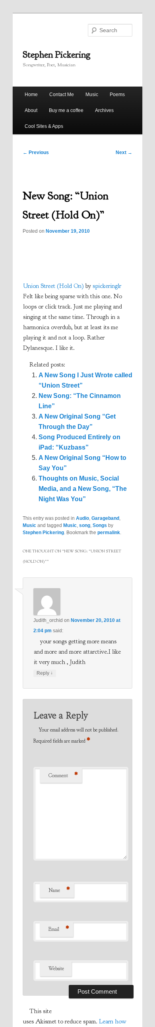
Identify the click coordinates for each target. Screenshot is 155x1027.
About (31, 110)
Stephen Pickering (57, 54)
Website (56, 968)
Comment (63, 775)
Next (124, 152)
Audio (82, 518)
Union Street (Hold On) (53, 286)
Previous (36, 152)
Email (58, 929)
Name (59, 890)
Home (31, 94)
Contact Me (61, 94)
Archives (104, 110)
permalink (108, 532)
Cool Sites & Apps (44, 126)
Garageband (105, 518)
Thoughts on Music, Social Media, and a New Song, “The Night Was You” (83, 488)
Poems (117, 94)
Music (91, 94)
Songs (100, 525)
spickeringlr (107, 286)
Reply (45, 673)
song (84, 525)
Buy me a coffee (66, 110)
